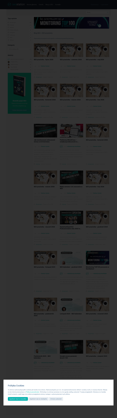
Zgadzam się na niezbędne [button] (38, 399)
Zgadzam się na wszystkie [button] (17, 399)
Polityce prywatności (32, 392)
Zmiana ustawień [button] (56, 399)
